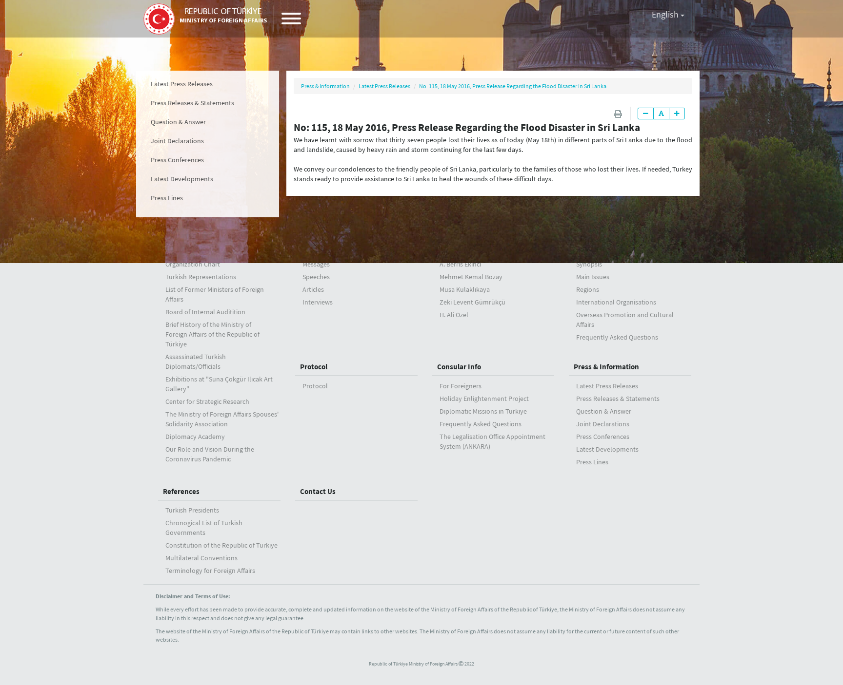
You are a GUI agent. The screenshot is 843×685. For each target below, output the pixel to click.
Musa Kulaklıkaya (465, 289)
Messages (316, 264)
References (181, 491)
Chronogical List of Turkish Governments (203, 527)
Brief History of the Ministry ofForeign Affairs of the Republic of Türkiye (212, 334)
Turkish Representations (200, 276)
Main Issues (592, 276)
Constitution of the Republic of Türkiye (221, 545)
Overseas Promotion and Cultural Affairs (625, 319)
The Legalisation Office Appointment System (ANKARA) (492, 441)
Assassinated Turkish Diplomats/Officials (195, 361)
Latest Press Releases (182, 83)
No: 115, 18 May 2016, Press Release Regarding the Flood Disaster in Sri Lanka (512, 86)
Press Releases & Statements (192, 102)
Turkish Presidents (192, 510)
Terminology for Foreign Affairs (210, 570)
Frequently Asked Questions (617, 337)
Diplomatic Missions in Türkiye (483, 411)
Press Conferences (177, 159)
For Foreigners (461, 385)
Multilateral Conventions (201, 557)
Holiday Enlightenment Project (484, 398)
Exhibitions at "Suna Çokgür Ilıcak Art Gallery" (219, 384)
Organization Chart (192, 264)
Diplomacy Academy (195, 436)
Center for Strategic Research (207, 401)
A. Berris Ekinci (460, 264)
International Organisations (616, 302)
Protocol (313, 366)
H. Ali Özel (454, 314)
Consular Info (459, 366)
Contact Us (318, 491)
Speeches (316, 276)
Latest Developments (182, 178)
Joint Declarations (177, 140)
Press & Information (325, 86)
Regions (587, 289)
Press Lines (167, 197)
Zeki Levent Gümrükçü (472, 302)
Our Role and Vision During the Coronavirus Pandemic (209, 454)
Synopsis (589, 264)
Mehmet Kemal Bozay (471, 276)
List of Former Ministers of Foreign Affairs (214, 294)
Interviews (317, 302)
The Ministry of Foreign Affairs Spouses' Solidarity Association (222, 419)
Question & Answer (178, 121)
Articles (313, 289)
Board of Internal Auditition (205, 311)
